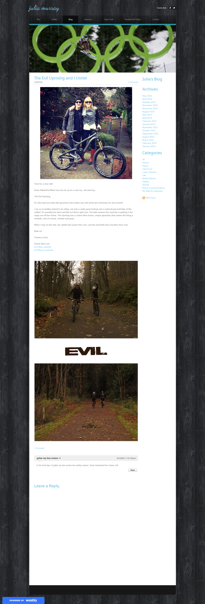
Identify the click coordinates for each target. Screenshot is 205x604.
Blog (70, 19)
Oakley (145, 181)
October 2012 (148, 130)
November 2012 (150, 127)
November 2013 (150, 108)
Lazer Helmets (149, 172)
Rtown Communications (153, 188)
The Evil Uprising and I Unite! (60, 78)
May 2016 (147, 96)
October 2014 (148, 102)
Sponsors (88, 19)
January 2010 (148, 146)
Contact (155, 19)
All (143, 159)
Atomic (145, 162)
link (60, 458)
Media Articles (149, 178)
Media (54, 19)
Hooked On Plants (133, 19)
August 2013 (148, 111)
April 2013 (147, 118)
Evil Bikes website (42, 247)
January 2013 (148, 124)
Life (144, 175)
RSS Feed (150, 198)
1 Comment (133, 82)
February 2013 (149, 121)
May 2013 (147, 115)
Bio (38, 19)
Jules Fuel (108, 19)
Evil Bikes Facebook (43, 250)
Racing (145, 185)
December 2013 (150, 105)
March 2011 (148, 140)
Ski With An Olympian (152, 191)
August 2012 (148, 137)
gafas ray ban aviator (47, 458)
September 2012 (150, 133)
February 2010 (149, 143)
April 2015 (147, 99)
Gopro (145, 166)
